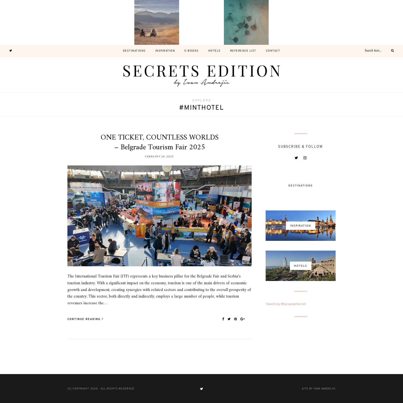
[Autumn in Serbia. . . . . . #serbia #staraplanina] (201, 22)
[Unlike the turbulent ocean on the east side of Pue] (22, 22)
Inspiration (165, 51)
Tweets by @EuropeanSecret (286, 304)
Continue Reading (84, 319)
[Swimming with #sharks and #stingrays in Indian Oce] (246, 22)
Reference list (243, 51)
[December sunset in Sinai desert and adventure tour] (156, 22)
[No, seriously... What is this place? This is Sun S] (291, 22)
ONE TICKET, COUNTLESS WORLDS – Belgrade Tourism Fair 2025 (160, 142)
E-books (191, 51)
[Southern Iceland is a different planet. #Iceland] (67, 22)
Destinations (134, 51)
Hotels (214, 51)
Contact (273, 51)
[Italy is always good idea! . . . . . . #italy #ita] (335, 22)
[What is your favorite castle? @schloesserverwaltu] (380, 22)
